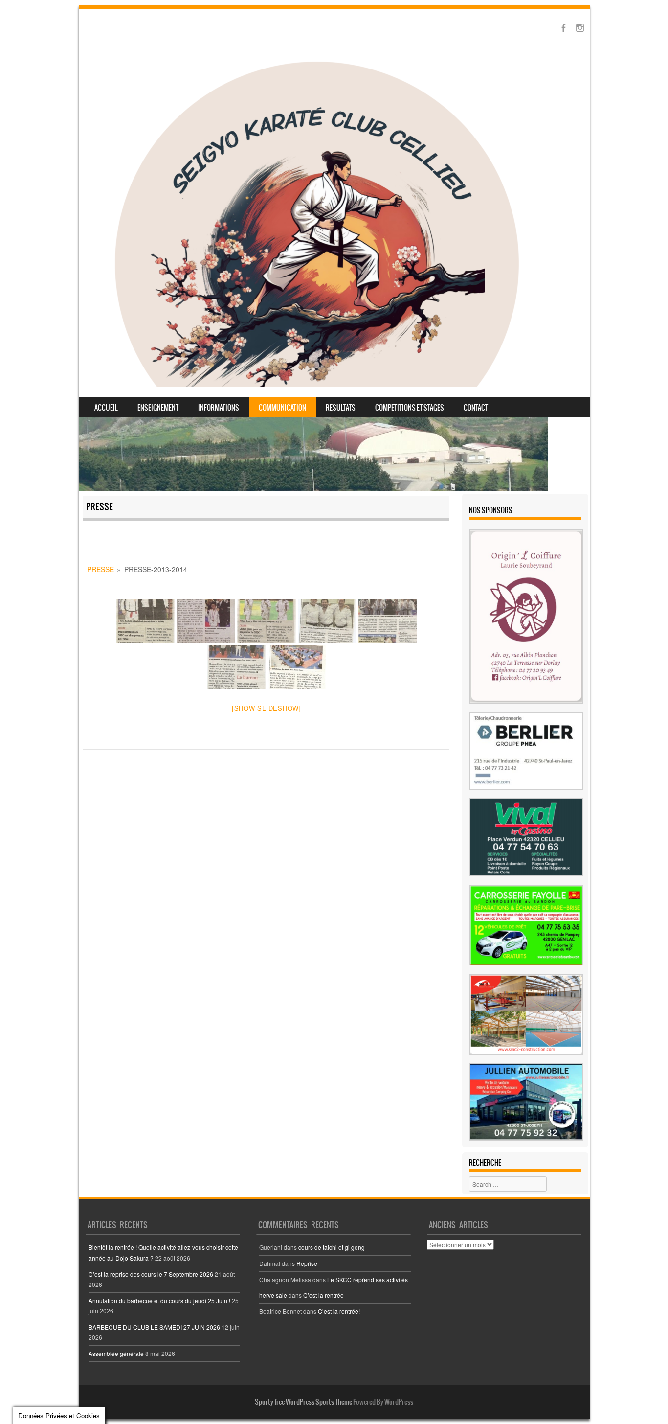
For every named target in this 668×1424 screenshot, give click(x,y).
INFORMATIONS (218, 407)
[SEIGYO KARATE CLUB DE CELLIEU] (316, 221)
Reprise (306, 1263)
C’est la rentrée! (339, 1311)
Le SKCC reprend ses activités (367, 1279)
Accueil (106, 407)
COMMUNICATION (282, 407)
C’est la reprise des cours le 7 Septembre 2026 (151, 1274)
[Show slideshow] (266, 707)
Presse (100, 569)
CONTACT (476, 407)
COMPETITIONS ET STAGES (409, 407)
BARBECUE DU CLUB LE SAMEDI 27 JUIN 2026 (154, 1327)
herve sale (273, 1295)
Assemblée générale (116, 1353)
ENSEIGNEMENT (157, 407)
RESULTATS (341, 407)
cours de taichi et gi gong (331, 1247)
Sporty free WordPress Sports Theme (303, 1402)
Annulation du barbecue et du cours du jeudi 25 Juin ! (159, 1300)
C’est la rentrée (323, 1295)
